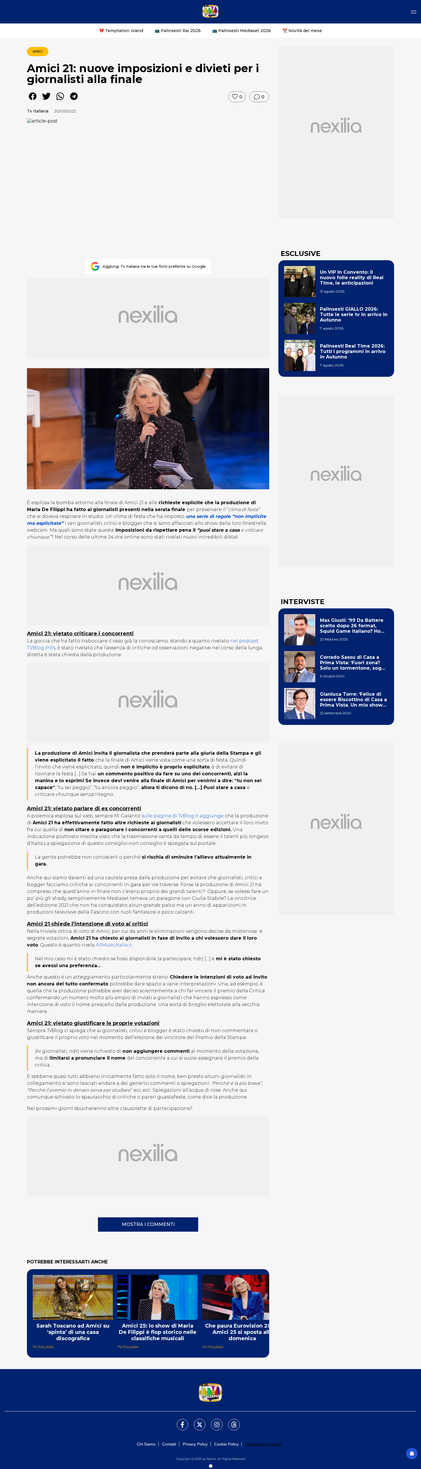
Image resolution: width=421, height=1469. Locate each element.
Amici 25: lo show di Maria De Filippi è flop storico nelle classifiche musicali (157, 1332)
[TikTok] (230, 1421)
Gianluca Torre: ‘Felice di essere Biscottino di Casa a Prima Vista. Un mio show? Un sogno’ (353, 699)
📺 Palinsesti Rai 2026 (178, 30)
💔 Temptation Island (121, 30)
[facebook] (32, 100)
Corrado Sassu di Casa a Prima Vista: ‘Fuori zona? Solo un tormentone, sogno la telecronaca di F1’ (354, 662)
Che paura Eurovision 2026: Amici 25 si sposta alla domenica (242, 1332)
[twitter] (46, 100)
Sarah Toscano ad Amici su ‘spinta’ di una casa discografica (72, 1332)
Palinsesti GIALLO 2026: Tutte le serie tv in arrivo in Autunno (353, 314)
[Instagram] (213, 1421)
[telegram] (74, 100)
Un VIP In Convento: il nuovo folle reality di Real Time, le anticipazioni (351, 277)
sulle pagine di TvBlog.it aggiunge (182, 816)
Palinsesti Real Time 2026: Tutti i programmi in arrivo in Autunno (352, 351)
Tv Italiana (37, 111)
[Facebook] (179, 1421)
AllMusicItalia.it (114, 945)
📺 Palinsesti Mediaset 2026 (241, 30)
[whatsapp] (60, 100)
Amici (38, 51)
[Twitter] (196, 1421)
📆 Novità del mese (302, 30)
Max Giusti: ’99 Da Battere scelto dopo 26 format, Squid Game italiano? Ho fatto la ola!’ (351, 626)
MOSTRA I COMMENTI (148, 1224)
